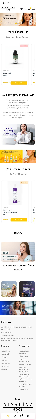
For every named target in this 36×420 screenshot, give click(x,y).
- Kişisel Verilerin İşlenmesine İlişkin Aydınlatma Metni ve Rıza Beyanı (25, 378)
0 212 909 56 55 (6, 332)
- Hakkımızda (5, 354)
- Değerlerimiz (5, 363)
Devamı (16, 270)
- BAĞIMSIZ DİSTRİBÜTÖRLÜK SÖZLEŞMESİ (24, 370)
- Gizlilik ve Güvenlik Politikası (25, 385)
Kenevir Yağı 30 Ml (7, 74)
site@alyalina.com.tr (7, 335)
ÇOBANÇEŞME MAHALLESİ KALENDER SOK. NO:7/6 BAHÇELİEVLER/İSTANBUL (17, 339)
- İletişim (4, 369)
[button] (16, 23)
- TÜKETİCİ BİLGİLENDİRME (24, 360)
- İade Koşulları (23, 356)
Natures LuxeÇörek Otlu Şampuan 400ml (10, 212)
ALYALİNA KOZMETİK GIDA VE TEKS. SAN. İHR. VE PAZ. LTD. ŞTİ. (16, 328)
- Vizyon (3, 357)
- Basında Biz (5, 351)
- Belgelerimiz (5, 366)
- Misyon (4, 360)
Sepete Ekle (18, 83)
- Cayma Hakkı (24, 389)
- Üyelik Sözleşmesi (25, 364)
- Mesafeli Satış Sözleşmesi (24, 352)
